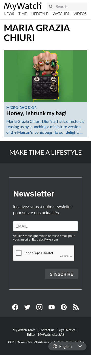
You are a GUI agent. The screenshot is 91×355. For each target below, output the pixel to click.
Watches (61, 13)
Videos (80, 13)
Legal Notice (66, 330)
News (9, 13)
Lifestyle (39, 13)
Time (22, 13)
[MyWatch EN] (23, 6)
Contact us (46, 330)
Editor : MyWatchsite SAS (45, 334)
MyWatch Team (24, 330)
